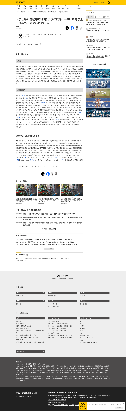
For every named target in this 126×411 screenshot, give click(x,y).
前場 (53, 245)
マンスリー (107, 16)
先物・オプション (85, 335)
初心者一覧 (83, 304)
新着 (18, 293)
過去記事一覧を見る (48, 229)
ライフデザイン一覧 (53, 321)
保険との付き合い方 (53, 333)
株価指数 (69, 242)
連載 (18, 301)
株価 (61, 242)
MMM (32, 160)
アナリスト (66, 240)
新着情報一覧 (19, 296)
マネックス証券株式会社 (61, 405)
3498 (79, 112)
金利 (41, 245)
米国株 (82, 324)
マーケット (52, 301)
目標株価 (28, 240)
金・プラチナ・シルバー (87, 338)
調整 (58, 240)
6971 (23, 96)
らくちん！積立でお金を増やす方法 (26, 335)
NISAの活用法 (20, 324)
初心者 (83, 301)
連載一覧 (18, 304)
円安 (35, 240)
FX (81, 333)
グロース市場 (20, 242)
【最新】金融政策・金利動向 (24, 326)
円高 (47, 242)
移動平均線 (50, 240)
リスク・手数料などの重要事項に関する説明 (94, 378)
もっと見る (28, 36)
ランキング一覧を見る (97, 64)
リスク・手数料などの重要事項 (57, 400)
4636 (57, 120)
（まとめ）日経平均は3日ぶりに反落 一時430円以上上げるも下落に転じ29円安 (47, 12)
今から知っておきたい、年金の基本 (58, 324)
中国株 (82, 326)
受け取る (118, 408)
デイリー (91, 16)
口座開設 (95, 2)
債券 (81, 331)
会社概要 (71, 405)
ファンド (40, 242)
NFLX (26, 158)
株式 (19, 44)
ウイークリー (99, 16)
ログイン (102, 2)
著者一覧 (82, 296)
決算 (47, 245)
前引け (60, 245)
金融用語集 (20, 351)
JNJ (56, 158)
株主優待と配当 (20, 340)
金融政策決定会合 (31, 245)
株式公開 (19, 245)
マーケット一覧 (52, 304)
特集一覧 (18, 321)
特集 (18, 318)
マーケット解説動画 (53, 306)
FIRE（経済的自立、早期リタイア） (58, 331)
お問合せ (77, 405)
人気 (50, 293)
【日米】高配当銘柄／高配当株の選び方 (27, 337)
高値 (73, 245)
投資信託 (31, 242)
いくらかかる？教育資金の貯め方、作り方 (60, 335)
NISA (81, 340)
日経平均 (38, 44)
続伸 (67, 245)
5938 (43, 103)
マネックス (28, 44)
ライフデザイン (54, 318)
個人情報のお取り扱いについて (57, 402)
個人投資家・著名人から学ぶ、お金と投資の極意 (30, 342)
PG (18, 160)
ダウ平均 (19, 240)
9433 (25, 98)
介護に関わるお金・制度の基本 (57, 328)
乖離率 (54, 242)
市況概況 (23, 12)
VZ (62, 160)
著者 (82, 293)
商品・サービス (86, 318)
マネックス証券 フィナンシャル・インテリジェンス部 (43, 35)
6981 (67, 108)
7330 (18, 117)
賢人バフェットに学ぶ (22, 328)
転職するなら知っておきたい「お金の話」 (60, 338)
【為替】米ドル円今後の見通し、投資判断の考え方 (30, 332)
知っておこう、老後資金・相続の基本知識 (60, 326)
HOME (17, 12)
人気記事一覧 (52, 296)
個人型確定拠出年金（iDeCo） (89, 342)
